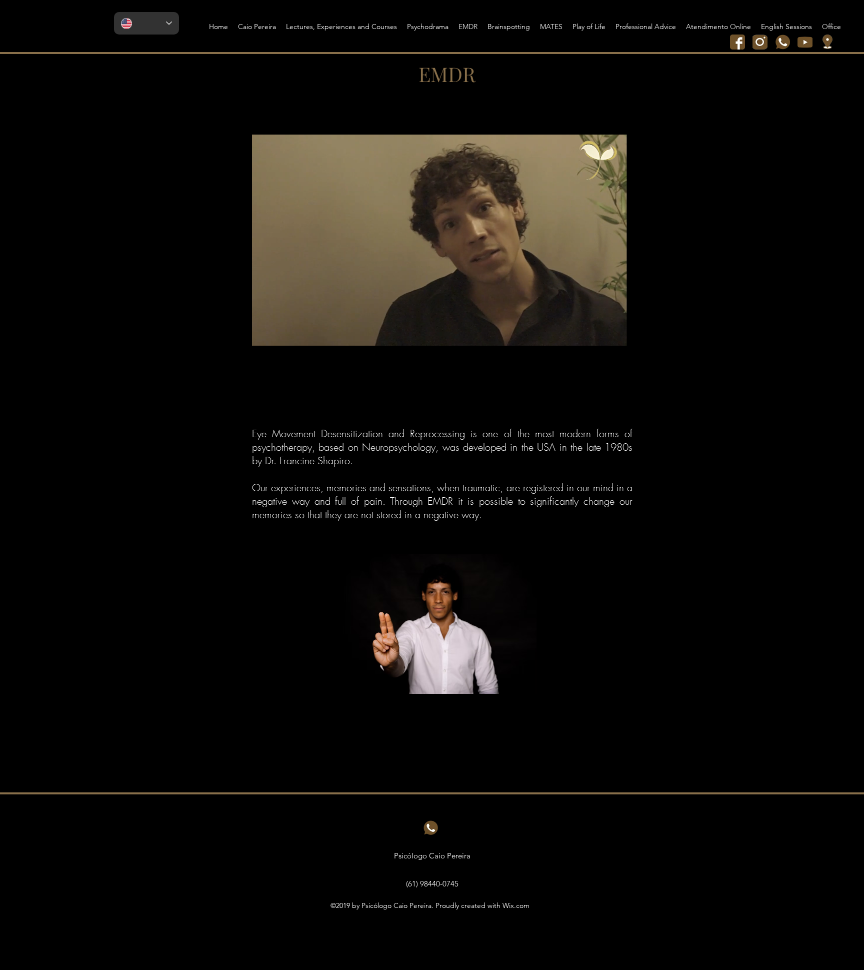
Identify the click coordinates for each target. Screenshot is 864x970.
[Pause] (265, 335)
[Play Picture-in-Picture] (596, 335)
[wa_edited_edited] (782, 42)
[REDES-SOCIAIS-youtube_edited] (805, 42)
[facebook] (737, 42)
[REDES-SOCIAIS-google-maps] (827, 42)
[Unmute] (282, 335)
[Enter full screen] (613, 335)
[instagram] (760, 42)
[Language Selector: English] (146, 23)
